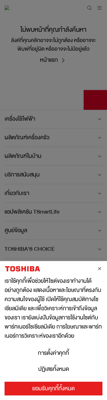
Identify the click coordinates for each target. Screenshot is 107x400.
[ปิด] (99, 269)
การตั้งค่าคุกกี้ (53, 353)
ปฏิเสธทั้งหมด (53, 369)
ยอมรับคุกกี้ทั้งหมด (53, 388)
